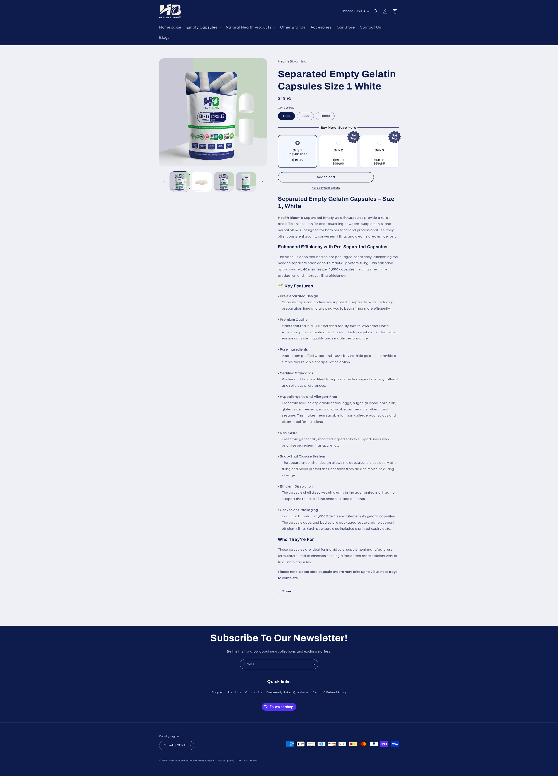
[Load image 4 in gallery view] (246, 181)
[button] (203, 27)
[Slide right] (262, 181)
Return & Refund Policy (330, 692)
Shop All (217, 692)
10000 (325, 116)
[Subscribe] (313, 664)
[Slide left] (164, 181)
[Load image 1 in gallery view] (180, 181)
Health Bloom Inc (179, 760)
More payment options (325, 187)
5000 (305, 116)
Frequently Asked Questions (287, 692)
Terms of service (247, 760)
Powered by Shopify (202, 760)
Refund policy (226, 760)
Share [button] (286, 591)
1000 (286, 116)
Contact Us (253, 692)
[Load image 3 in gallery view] (224, 181)
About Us (234, 692)
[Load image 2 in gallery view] (202, 181)
